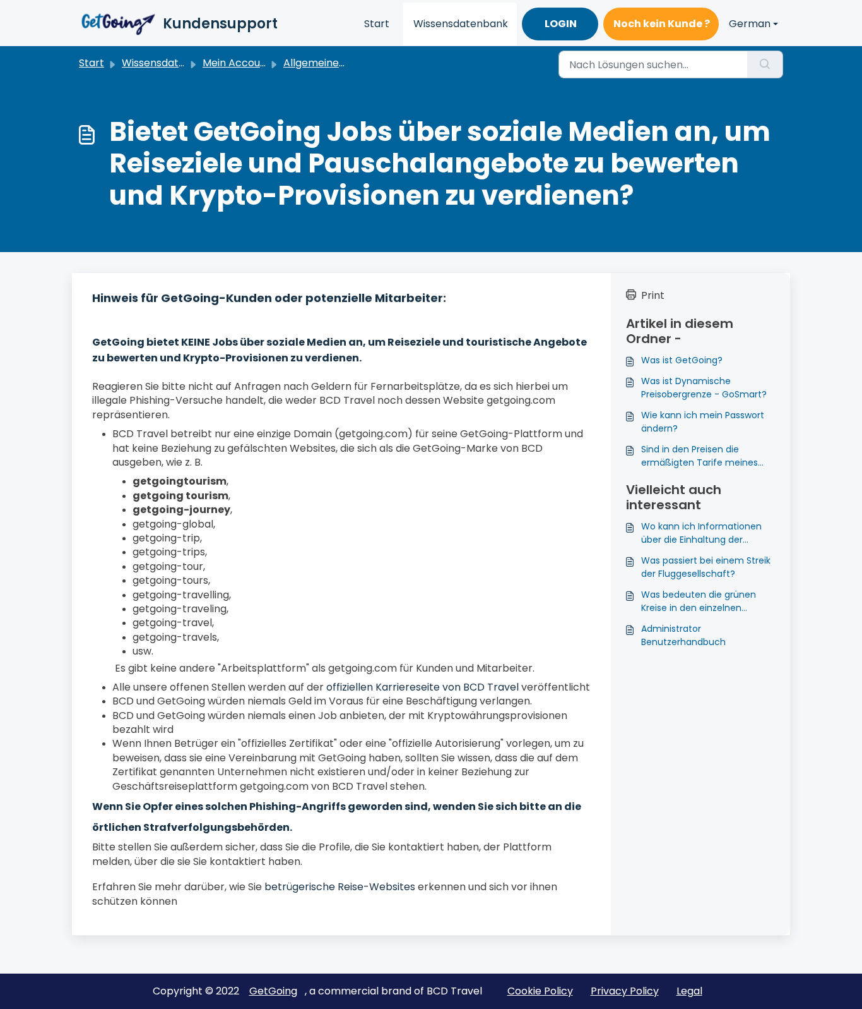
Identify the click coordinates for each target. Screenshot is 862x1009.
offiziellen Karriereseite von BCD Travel (422, 687)
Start (376, 23)
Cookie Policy (540, 991)
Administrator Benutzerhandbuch (683, 635)
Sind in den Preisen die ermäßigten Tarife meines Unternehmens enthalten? (700, 456)
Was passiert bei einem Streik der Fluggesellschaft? (705, 567)
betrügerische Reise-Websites (339, 886)
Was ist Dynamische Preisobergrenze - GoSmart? (704, 388)
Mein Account (237, 63)
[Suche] (765, 64)
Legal (689, 991)
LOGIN (561, 23)
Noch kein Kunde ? (661, 23)
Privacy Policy (625, 991)
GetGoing (273, 991)
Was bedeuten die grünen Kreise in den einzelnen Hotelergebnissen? (698, 601)
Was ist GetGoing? (682, 360)
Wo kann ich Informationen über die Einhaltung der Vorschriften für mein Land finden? (701, 533)
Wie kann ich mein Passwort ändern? (702, 422)
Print (652, 295)
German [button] (749, 23)
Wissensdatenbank (460, 23)
